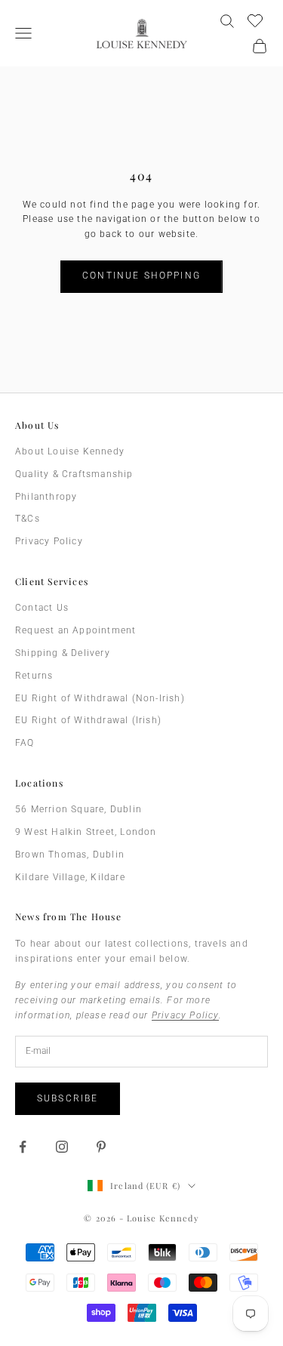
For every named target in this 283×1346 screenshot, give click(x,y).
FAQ (25, 743)
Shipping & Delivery (62, 653)
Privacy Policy (49, 541)
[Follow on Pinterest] (101, 1146)
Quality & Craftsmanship (74, 474)
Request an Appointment (75, 630)
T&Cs (27, 518)
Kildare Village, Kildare (70, 877)
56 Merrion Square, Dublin (78, 809)
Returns (34, 675)
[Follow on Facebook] (22, 1146)
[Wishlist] (257, 19)
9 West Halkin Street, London (86, 832)
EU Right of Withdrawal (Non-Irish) (100, 698)
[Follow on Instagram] (61, 1146)
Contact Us (42, 607)
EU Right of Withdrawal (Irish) (88, 720)
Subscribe (67, 1098)
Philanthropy (46, 496)
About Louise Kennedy (70, 451)
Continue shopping (141, 275)
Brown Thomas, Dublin (70, 854)
